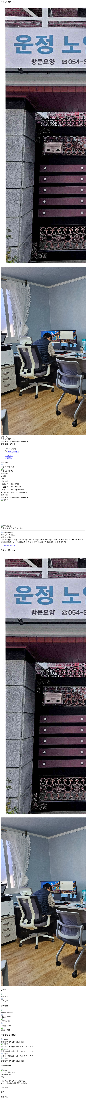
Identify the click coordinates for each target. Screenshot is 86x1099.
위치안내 (9, 458)
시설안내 (9, 456)
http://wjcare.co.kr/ (17, 490)
